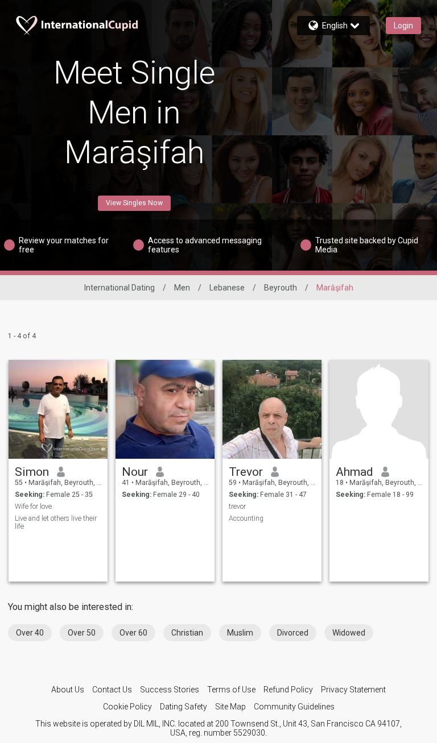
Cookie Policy (127, 706)
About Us (67, 689)
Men (182, 287)
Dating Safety (183, 706)
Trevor (246, 472)
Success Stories (169, 689)
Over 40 (30, 632)
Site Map (230, 706)
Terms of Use (231, 689)
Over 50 (82, 632)
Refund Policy (288, 689)
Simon (32, 472)
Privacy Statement (353, 689)
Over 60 (133, 632)
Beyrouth (280, 287)
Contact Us (112, 689)
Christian (187, 632)
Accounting (246, 518)
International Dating (119, 287)
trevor (237, 506)
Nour (135, 472)
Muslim (240, 632)
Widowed (348, 632)
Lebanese (227, 287)
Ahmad (354, 472)
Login (403, 25)
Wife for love (33, 506)
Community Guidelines (294, 706)
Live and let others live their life (56, 522)
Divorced (292, 632)
